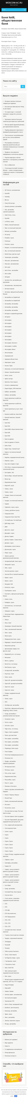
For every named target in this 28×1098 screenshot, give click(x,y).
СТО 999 (7, 910)
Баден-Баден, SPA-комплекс (13, 388)
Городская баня (9, 513)
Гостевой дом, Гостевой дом (13, 520)
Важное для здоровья (11, 1039)
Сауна (6, 834)
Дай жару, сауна (9, 523)
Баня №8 (7, 432)
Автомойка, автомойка (11, 307)
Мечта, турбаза (9, 660)
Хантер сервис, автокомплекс (13, 994)
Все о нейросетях (10, 165)
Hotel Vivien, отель (10, 215)
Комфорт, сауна (9, 602)
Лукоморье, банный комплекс (13, 626)
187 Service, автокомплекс (12, 190)
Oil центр (7, 234)
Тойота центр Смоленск (12, 951)
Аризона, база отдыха (11, 382)
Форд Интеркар (9, 985)
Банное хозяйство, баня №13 (13, 414)
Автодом (7, 277)
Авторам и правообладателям (13, 313)
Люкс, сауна (8, 632)
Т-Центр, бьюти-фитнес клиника (14, 935)
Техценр (7, 948)
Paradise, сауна (9, 238)
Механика (7, 657)
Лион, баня (8, 623)
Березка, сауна (9, 460)
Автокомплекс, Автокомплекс (13, 285)
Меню (3, 9)
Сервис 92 (8, 866)
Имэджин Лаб (9, 584)
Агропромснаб (9, 356)
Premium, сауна (9, 244)
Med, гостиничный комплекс (13, 228)
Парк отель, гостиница (11, 729)
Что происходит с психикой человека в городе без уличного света (12, 114)
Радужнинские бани (10, 776)
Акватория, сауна (10, 362)
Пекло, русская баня (11, 735)
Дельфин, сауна (9, 533)
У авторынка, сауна (10, 961)
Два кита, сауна (9, 530)
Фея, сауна (8, 976)
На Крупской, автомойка (12, 670)
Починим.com (9, 758)
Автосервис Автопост (11, 343)
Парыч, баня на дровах (11, 732)
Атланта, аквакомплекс (11, 385)
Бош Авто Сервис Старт (12, 464)
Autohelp (7, 196)
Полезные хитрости (10, 1056)
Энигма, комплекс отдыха (12, 1020)
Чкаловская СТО (9, 1001)
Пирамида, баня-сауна (11, 748)
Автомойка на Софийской (12, 297)
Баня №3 (7, 426)
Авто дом (7, 267)
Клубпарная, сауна (10, 590)
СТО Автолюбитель (10, 913)
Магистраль (8, 636)
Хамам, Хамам (9, 991)
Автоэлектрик (9, 352)
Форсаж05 (8, 988)
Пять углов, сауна (10, 773)
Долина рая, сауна (10, 549)
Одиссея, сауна (9, 687)
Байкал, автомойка (10, 391)
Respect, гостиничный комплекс (14, 247)
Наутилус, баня (9, 673)
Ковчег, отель (8, 599)
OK (15, 1096)
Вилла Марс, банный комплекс (14, 475)
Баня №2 (7, 423)
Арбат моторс (9, 378)
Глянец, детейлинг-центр (12, 510)
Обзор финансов (10, 1052)
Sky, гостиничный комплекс (13, 251)
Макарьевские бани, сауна (12, 639)
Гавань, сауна (9, 489)
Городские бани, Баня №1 (12, 517)
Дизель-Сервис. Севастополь (13, 539)
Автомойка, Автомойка (11, 304)
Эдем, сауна (8, 1014)
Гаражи (7, 504)
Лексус (7, 619)
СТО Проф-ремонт (10, 916)
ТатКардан (8, 941)
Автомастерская (9, 288)
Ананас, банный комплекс (12, 372)
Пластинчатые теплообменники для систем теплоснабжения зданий (13, 137)
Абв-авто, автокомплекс (12, 260)
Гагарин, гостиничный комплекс (14, 500)
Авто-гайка (8, 273)
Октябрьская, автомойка (12, 705)
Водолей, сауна (9, 485)
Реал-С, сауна (9, 783)
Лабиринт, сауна (9, 611)
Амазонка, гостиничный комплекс (14, 369)
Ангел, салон (8, 375)
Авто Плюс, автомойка (11, 270)
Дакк (6, 526)
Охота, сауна (8, 722)
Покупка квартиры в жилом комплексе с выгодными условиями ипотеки (13, 159)
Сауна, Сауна (9, 841)
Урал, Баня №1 (9, 967)
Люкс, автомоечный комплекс (13, 629)
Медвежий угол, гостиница (12, 654)
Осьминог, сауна (9, 719)
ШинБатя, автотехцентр (12, 1007)
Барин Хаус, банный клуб (12, 449)
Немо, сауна (8, 677)
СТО (6, 903)
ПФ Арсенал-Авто (10, 766)
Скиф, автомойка (10, 888)
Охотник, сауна (9, 725)
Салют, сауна (9, 831)
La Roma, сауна (9, 221)
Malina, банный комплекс (12, 225)
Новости (7, 1046)
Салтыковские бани (10, 828)
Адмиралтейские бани (11, 359)
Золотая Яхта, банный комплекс (14, 574)
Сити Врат (8, 885)
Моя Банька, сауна (10, 667)
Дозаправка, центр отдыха (12, 546)
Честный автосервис (11, 998)
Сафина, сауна (9, 859)
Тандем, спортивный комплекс (14, 938)
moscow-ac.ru (14, 2)
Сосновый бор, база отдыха (13, 892)
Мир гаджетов (9, 1043)
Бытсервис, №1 (9, 472)
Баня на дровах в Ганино (12, 442)
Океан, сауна (8, 698)
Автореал (7, 317)
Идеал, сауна (9, 577)
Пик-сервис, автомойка (11, 738)
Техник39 (7, 945)
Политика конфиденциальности (14, 755)
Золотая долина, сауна (11, 571)
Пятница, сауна (9, 770)
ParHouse (7, 241)
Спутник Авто (9, 895)
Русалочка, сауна (10, 808)
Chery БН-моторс (10, 203)
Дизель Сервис (9, 536)
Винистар (7, 479)
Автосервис (8, 320)
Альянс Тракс (9, 365)
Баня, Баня (8, 445)
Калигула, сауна (9, 587)
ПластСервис (9, 751)
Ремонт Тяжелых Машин (12, 795)
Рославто (7, 804)
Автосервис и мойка (11, 346)
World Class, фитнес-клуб (12, 254)
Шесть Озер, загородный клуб (13, 1004)
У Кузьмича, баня (10, 964)
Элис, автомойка (10, 1017)
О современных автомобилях (13, 1049)
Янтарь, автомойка (10, 1024)
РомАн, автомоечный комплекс (14, 801)
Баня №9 (7, 436)
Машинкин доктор (10, 645)
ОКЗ (6, 702)
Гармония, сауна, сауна (12, 507)
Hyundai (7, 218)
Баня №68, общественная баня (14, 429)
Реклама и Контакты (11, 786)
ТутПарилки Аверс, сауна (12, 958)
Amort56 (7, 193)
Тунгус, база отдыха (11, 954)
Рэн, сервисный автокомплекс (13, 825)
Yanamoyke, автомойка (11, 257)
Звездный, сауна (10, 564)
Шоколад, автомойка (11, 1011)
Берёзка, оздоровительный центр (14, 457)
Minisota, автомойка (10, 231)
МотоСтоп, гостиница (11, 664)
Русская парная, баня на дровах (14, 816)
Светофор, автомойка (11, 863)
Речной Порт (8, 798)
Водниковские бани (10, 482)
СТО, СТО (7, 920)
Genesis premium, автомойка (13, 206)
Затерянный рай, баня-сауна (13, 561)
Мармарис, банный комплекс (13, 642)
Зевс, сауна (8, 568)
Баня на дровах (9, 439)
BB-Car (7, 200)
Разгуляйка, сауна (10, 779)
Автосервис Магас (10, 349)
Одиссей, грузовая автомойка (13, 680)
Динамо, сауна (9, 543)
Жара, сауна (8, 552)
